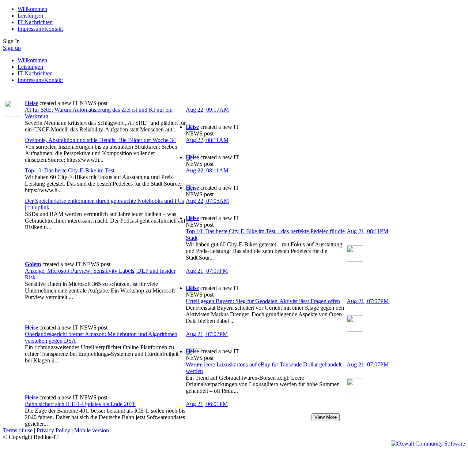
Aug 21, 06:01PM (207, 404)
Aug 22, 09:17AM (207, 110)
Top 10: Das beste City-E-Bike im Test (69, 170)
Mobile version (91, 430)
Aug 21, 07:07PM (207, 271)
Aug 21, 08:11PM (367, 231)
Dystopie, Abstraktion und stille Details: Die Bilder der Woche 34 (100, 140)
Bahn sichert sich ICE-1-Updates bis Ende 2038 (80, 404)
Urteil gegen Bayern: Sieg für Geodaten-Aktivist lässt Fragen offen (263, 301)
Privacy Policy (53, 430)
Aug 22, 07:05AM (207, 201)
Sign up (12, 48)
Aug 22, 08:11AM (207, 140)
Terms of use (18, 430)
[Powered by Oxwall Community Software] (428, 443)
